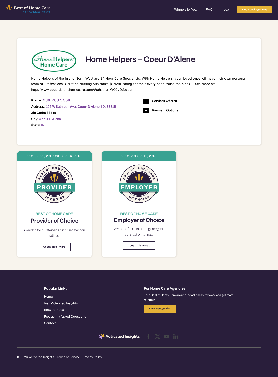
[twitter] (157, 336)
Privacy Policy (92, 357)
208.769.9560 (56, 100)
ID (43, 124)
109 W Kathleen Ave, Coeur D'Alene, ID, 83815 (81, 106)
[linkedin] (175, 336)
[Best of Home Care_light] (28, 6)
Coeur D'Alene (50, 119)
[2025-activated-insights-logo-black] (119, 335)
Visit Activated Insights (37, 11)
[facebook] (148, 336)
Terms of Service (68, 357)
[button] (197, 101)
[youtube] (166, 336)
